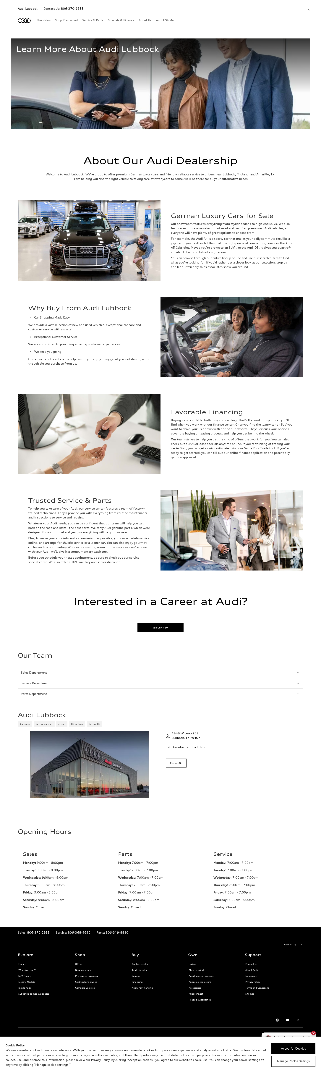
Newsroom (251, 976)
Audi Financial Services (201, 976)
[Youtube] (287, 1020)
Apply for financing (142, 987)
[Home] (24, 20)
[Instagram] (298, 1020)
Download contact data (188, 747)
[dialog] (160, 1055)
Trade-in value (139, 970)
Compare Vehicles (85, 987)
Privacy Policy (252, 981)
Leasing (136, 976)
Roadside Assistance (200, 999)
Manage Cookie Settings (293, 1061)
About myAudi (196, 970)
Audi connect (196, 993)
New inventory (83, 970)
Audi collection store (200, 981)
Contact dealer (140, 964)
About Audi (251, 970)
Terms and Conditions (257, 987)
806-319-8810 (117, 932)
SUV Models (24, 976)
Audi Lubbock (28, 8)
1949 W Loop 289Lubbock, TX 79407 (186, 735)
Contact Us (251, 964)
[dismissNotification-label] (313, 1033)
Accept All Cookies (293, 1048)
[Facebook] (277, 1020)
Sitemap (249, 993)
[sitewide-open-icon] (307, 8)
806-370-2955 (72, 8)
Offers (78, 964)
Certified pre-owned (86, 981)
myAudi (193, 964)
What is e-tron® (27, 970)
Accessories (195, 987)
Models (22, 964)
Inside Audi (24, 987)
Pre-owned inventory (86, 976)
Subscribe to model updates (33, 993)
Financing (137, 981)
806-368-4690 (79, 932)
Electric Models (26, 981)
